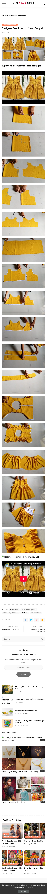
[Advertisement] (36, 15)
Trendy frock (36, 613)
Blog (5, 834)
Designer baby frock (29, 610)
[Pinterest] (36, 620)
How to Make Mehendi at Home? (26, 710)
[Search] (42, 3)
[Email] (42, 620)
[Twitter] (31, 620)
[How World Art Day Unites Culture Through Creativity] (7, 723)
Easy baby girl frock (10, 613)
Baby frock (14, 610)
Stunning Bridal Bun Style (34, 841)
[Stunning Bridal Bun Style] (34, 831)
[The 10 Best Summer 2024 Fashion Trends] (12, 831)
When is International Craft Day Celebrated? (30, 699)
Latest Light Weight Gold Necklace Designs (21, 771)
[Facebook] (25, 620)
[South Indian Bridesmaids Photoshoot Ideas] (12, 858)
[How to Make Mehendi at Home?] (7, 712)
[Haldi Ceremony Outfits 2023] (34, 858)
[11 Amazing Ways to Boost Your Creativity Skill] (7, 689)
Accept (23, 891)
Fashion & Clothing (10, 24)
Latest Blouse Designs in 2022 (15, 802)
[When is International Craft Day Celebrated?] (7, 701)
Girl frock (25, 613)
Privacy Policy (28, 887)
